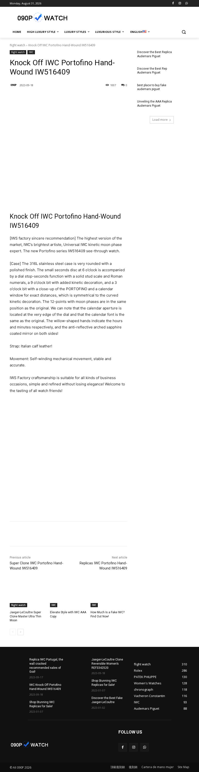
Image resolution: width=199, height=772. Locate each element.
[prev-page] (13, 632)
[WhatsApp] (186, 3)
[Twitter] (67, 97)
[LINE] (45, 97)
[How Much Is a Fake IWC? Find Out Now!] (109, 594)
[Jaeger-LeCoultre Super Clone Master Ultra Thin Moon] (28, 594)
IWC (31, 52)
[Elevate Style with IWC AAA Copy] (68, 594)
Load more (160, 120)
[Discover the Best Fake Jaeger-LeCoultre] (80, 702)
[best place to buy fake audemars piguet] (181, 89)
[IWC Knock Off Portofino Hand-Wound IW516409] (18, 689)
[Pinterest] (78, 97)
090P (13, 85)
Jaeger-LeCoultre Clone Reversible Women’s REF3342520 (107, 664)
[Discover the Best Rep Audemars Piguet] (181, 72)
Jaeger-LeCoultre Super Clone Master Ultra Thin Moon (25, 616)
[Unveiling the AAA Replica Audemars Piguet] (181, 105)
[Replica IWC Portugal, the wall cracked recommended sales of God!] (18, 663)
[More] (89, 97)
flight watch (17, 45)
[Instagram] (179, 3)
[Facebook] (173, 3)
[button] (183, 32)
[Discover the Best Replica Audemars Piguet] (181, 56)
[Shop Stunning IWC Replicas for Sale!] (18, 706)
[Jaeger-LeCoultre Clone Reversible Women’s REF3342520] (80, 663)
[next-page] (20, 632)
